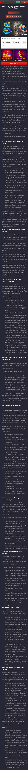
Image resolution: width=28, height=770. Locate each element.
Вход (18, 2)
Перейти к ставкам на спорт (14, 16)
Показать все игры (14, 63)
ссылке (11, 137)
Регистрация (24, 2)
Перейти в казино (14, 12)
